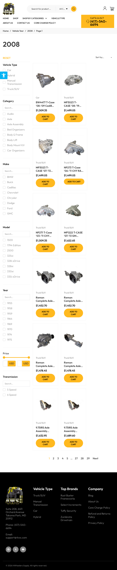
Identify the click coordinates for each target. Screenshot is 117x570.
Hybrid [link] (37, 517)
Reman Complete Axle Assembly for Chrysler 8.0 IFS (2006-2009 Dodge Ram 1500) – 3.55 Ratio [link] (73, 299)
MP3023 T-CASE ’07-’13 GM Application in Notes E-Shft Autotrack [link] (45, 169)
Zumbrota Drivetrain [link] (66, 518)
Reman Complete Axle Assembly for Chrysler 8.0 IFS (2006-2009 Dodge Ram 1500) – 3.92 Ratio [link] (45, 299)
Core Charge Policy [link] (45, 23)
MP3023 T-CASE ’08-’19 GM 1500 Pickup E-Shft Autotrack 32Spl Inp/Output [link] (73, 104)
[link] (3, 75)
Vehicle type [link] (58, 18)
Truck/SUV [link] (69, 97)
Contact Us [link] (23, 23)
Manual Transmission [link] (40, 503)
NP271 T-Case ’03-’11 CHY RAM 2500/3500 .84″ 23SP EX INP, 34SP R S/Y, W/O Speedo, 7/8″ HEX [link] (45, 234)
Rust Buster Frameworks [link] (68, 497)
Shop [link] (15, 18)
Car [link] (37, 97)
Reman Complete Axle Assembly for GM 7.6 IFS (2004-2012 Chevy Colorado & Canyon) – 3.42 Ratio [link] (73, 364)
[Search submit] (73, 9)
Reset (7, 58)
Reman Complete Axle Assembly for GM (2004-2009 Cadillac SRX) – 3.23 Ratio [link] (44, 364)
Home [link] (6, 18)
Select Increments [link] (71, 504)
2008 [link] (30, 31)
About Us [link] (8, 23)
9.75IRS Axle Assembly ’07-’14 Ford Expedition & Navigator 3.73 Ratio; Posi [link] (44, 429)
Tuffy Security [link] (68, 510)
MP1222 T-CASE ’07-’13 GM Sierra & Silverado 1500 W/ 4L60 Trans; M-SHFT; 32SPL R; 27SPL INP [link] (73, 234)
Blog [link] (90, 495)
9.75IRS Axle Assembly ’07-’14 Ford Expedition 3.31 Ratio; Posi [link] (72, 429)
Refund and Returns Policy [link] (99, 515)
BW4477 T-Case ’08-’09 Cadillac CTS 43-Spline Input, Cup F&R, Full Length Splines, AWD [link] (45, 104)
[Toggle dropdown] (46, 18)
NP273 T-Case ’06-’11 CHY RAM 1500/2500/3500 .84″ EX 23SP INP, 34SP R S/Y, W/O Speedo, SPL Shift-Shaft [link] (74, 169)
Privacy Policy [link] (96, 523)
